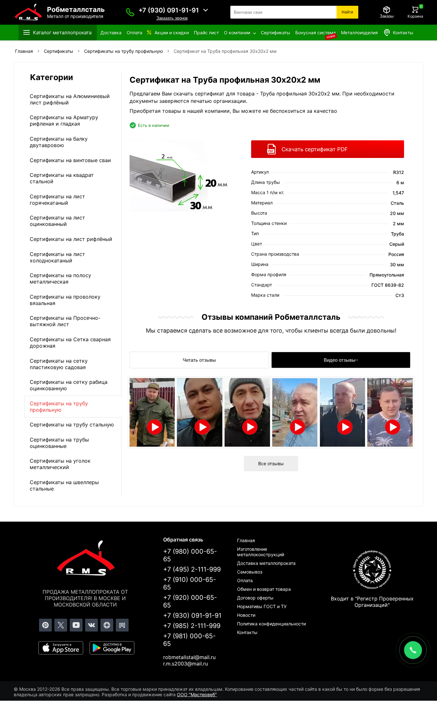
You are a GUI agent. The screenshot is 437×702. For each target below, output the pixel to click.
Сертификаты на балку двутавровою (59, 142)
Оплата (134, 32)
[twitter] (60, 625)
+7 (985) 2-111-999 (191, 626)
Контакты (403, 32)
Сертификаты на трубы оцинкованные (59, 442)
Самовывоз (249, 571)
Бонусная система (315, 32)
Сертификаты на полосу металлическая (60, 278)
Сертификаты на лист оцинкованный (57, 220)
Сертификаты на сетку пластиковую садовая (59, 364)
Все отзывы (271, 463)
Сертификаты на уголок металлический (60, 464)
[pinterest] (45, 625)
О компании (237, 32)
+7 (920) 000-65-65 (190, 601)
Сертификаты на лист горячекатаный (57, 199)
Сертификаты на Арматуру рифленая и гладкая (64, 120)
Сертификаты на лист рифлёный (71, 239)
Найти (347, 12)
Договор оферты (255, 597)
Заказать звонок (172, 18)
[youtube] (76, 625)
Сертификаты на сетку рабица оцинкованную (68, 385)
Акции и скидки (172, 32)
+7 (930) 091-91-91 (169, 10)
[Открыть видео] (152, 412)
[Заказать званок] (130, 12)
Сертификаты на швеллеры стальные (64, 485)
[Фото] (183, 178)
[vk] (91, 625)
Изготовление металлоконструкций (260, 551)
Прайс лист (206, 32)
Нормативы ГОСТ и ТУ (262, 606)
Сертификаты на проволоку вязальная (65, 299)
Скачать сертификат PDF (315, 149)
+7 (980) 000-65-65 (190, 555)
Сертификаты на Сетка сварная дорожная (70, 342)
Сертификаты (275, 32)
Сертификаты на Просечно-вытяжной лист (65, 321)
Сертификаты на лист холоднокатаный (57, 257)
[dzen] (106, 625)
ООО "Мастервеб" (197, 694)
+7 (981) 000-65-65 (189, 640)
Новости (246, 615)
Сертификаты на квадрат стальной (62, 178)
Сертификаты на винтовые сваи (70, 160)
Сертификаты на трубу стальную (72, 424)
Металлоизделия (359, 32)
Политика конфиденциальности (271, 623)
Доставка (111, 32)
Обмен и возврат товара (264, 589)
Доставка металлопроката (266, 563)
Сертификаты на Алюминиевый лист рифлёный (70, 99)
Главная (246, 540)
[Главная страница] (85, 559)
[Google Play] (112, 648)
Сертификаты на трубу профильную (59, 406)
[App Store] (60, 648)
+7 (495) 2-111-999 (192, 569)
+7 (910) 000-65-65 (189, 583)
